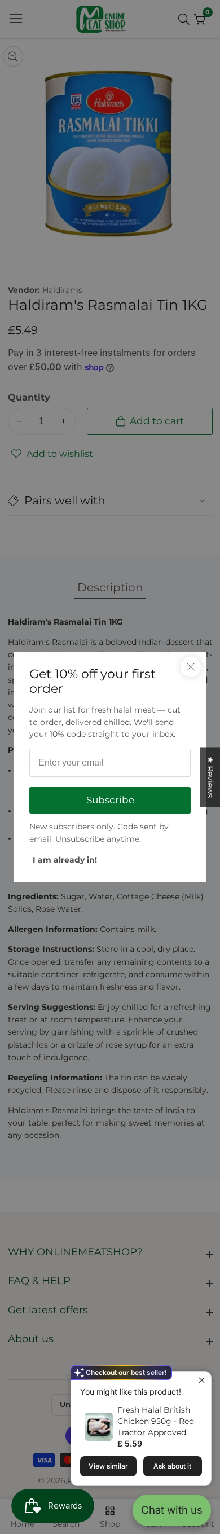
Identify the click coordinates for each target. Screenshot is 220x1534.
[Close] (191, 667)
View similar (108, 1466)
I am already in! (65, 860)
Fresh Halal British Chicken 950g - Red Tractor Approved (155, 1421)
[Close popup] (201, 1381)
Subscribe (110, 800)
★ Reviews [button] (210, 777)
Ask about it (172, 1466)
